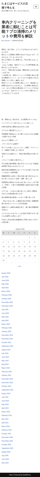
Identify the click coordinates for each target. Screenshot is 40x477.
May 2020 (5, 463)
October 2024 (6, 342)
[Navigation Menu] (35, 6)
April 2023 (5, 408)
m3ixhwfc (7, 40)
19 (14, 251)
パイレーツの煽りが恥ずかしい (13, 160)
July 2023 (5, 397)
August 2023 (6, 393)
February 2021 (7, 430)
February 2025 (7, 328)
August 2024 (6, 350)
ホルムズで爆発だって (10, 140)
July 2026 (5, 277)
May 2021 (5, 419)
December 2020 (7, 437)
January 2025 (6, 331)
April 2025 (5, 320)
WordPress (27, 475)
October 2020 (6, 444)
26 (14, 256)
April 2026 (5, 288)
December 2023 (7, 379)
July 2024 (5, 353)
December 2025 (7, 302)
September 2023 (7, 390)
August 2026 (6, 273)
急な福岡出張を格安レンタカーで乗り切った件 (18, 197)
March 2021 (6, 426)
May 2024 (5, 361)
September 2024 (7, 346)
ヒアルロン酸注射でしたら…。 (13, 130)
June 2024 (5, 357)
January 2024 (6, 375)
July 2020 (5, 455)
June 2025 (5, 313)
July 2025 (5, 309)
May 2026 (5, 284)
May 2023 (5, 404)
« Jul (19, 266)
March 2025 (6, 324)
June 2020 (5, 459)
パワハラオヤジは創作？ (10, 144)
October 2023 (6, 386)
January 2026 (6, 299)
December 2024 (7, 335)
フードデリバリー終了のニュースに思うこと (18, 123)
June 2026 (5, 280)
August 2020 (6, 452)
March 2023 (6, 412)
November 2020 (7, 441)
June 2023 (5, 401)
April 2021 (5, 423)
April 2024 (5, 364)
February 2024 (7, 371)
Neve (11, 475)
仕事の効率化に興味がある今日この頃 (15, 127)
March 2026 (6, 291)
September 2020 (7, 448)
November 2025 (7, 306)
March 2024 (6, 368)
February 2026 (7, 295)
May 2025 (5, 317)
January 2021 (6, 434)
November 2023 (7, 382)
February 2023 (7, 415)
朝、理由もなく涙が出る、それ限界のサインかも (19, 119)
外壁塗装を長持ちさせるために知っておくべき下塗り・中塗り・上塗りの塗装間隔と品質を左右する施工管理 (20, 184)
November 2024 (7, 339)
